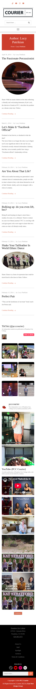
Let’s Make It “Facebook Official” (15, 128)
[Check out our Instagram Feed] (19, 3)
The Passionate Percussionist (18, 58)
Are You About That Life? (16, 171)
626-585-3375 (18, 637)
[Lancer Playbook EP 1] (18, 582)
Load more (18, 613)
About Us (18, 644)
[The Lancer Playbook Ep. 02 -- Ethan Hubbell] (18, 506)
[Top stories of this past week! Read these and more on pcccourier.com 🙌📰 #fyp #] (26, 388)
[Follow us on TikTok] (12, 3)
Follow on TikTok (28, 334)
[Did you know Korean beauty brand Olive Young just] (18, 461)
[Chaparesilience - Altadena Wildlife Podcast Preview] (18, 544)
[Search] (30, 674)
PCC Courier (24, 680)
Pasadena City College (18, 628)
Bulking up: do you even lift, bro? (18, 208)
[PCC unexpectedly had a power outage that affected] (18, 428)
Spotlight (18, 650)
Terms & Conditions (18, 657)
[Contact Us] (23, 3)
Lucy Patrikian (20, 54)
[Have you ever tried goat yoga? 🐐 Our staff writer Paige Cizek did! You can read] (10, 351)
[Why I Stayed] (18, 525)
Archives (18, 654)
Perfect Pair (8, 296)
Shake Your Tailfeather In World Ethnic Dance (16, 247)
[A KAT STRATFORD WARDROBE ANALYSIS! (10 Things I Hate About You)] (18, 601)
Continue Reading (7, 114)
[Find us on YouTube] (16, 3)
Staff (18, 647)
